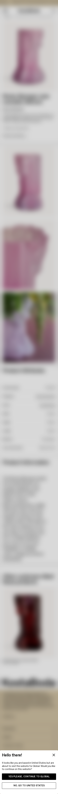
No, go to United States (29, 785)
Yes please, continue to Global (29, 776)
